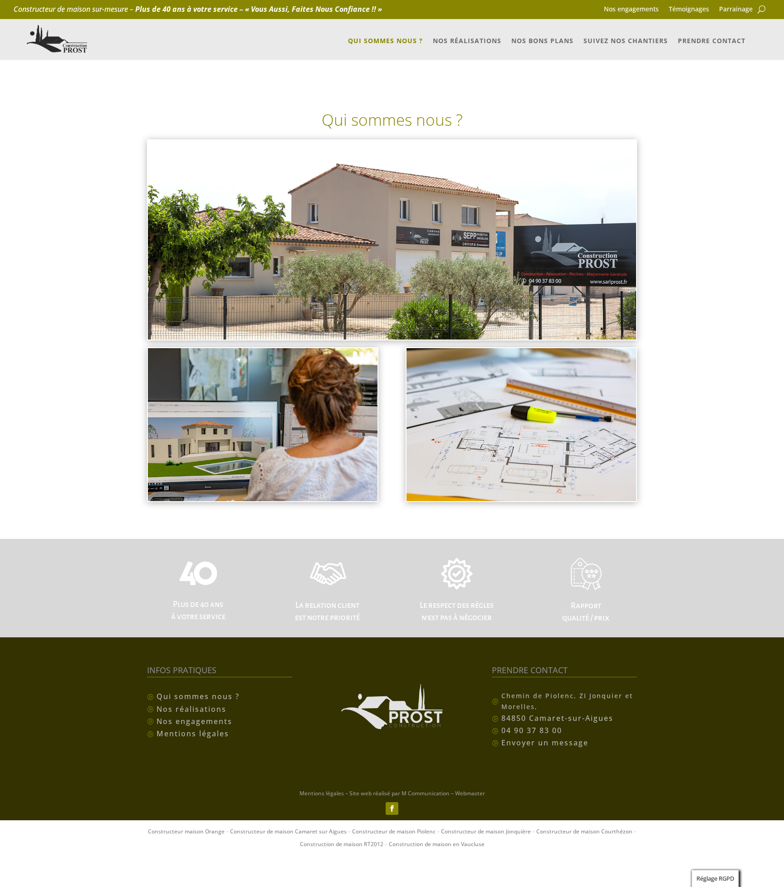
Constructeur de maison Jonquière (486, 831)
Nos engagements (631, 9)
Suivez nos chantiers (625, 41)
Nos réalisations (467, 41)
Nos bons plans (542, 41)
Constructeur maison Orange (186, 831)
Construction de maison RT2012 (341, 844)
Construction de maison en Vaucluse (437, 844)
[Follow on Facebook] (392, 808)
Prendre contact (711, 41)
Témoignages (689, 9)
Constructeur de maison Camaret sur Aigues (288, 831)
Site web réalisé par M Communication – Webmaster (417, 793)
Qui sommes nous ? (385, 41)
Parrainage (736, 9)
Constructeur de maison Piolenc (394, 831)
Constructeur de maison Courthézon (584, 831)
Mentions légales (321, 793)
